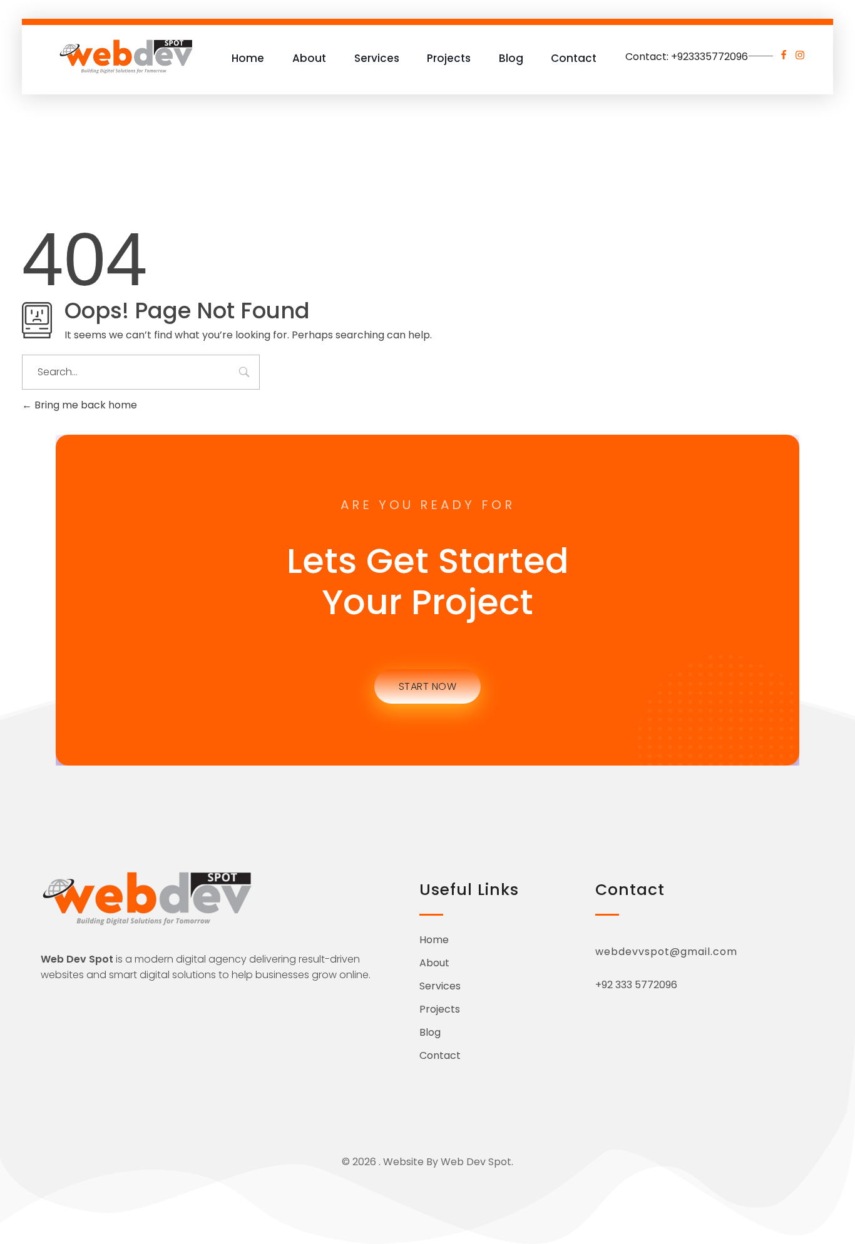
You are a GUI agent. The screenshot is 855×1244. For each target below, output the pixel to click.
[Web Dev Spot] (126, 56)
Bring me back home (84, 405)
